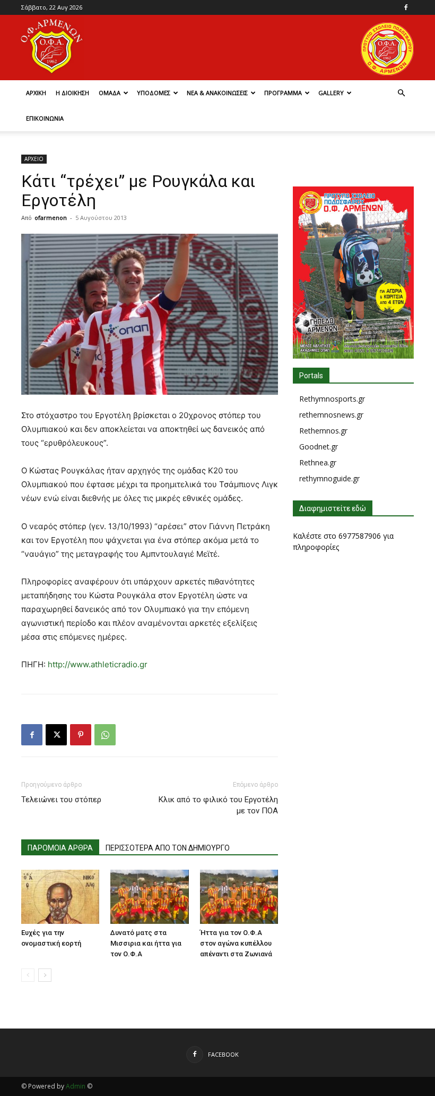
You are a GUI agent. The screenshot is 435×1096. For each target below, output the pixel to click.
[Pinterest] (80, 734)
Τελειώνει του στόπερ (61, 799)
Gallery (331, 93)
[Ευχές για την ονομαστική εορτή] (60, 896)
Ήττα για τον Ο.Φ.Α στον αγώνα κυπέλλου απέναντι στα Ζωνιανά (236, 943)
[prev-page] (27, 975)
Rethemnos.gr (323, 431)
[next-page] (44, 975)
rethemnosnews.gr (331, 415)
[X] (56, 734)
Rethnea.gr (317, 462)
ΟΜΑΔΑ (109, 93)
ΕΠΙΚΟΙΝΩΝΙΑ (45, 118)
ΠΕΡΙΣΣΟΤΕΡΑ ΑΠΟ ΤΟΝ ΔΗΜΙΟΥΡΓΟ (168, 848)
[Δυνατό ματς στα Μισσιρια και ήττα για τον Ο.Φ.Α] (149, 896)
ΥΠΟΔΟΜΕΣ (153, 93)
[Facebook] (406, 7)
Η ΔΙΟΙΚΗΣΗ (72, 93)
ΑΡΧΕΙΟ (34, 159)
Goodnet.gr (318, 446)
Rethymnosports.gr (332, 399)
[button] (401, 93)
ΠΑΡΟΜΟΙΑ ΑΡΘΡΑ (60, 848)
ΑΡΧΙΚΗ (36, 93)
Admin (75, 1086)
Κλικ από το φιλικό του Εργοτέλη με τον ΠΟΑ (218, 805)
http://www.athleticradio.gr (97, 664)
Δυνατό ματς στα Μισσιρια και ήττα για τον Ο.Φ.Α (145, 943)
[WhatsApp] (105, 734)
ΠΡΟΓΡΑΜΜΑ (283, 93)
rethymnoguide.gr (329, 478)
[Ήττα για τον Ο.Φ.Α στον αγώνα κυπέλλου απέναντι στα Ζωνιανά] (239, 896)
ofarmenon (50, 218)
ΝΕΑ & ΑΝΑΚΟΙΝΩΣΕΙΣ (217, 93)
